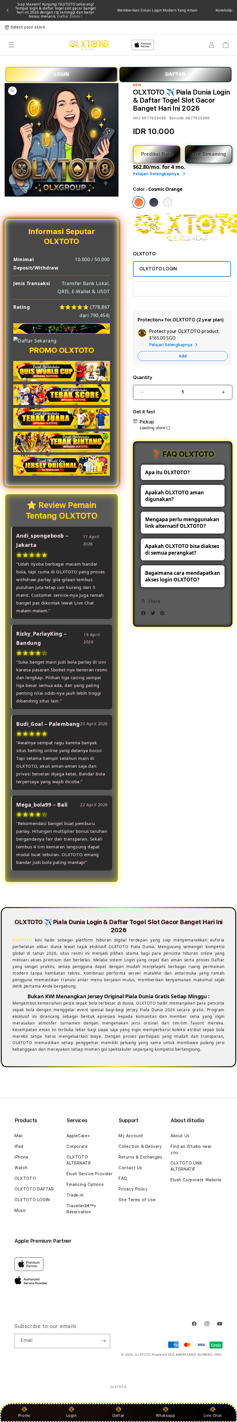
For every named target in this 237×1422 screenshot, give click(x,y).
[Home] (89, 45)
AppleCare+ (78, 1135)
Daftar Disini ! (69, 16)
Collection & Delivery (140, 1146)
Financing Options (85, 1184)
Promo (24, 1415)
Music (20, 1210)
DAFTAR (175, 74)
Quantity (142, 377)
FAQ (122, 1178)
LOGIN (61, 74)
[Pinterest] (164, 615)
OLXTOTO (25, 1178)
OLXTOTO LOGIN (158, 269)
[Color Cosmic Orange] (139, 202)
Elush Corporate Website (196, 1180)
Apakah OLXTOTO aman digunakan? (174, 495)
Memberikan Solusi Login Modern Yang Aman (157, 10)
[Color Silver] (167, 202)
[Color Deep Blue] (153, 202)
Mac (18, 1135)
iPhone (21, 1157)
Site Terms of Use (136, 1199)
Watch (21, 1167)
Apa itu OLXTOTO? (167, 472)
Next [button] (229, 10)
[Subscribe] (103, 1341)
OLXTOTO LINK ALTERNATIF (169, 288)
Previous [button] (7, 10)
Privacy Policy (133, 1189)
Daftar (118, 1415)
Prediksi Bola (157, 154)
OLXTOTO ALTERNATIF (79, 1160)
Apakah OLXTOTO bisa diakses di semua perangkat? (182, 549)
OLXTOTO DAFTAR (34, 1189)
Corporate (77, 1146)
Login (71, 1415)
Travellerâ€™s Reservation (81, 1208)
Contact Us (130, 1167)
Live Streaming (208, 154)
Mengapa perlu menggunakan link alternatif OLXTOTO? (182, 522)
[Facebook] (145, 615)
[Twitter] (154, 615)
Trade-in (75, 1195)
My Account (130, 1135)
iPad (18, 1146)
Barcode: (177, 118)
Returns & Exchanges (140, 1157)
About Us (180, 1135)
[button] (11, 45)
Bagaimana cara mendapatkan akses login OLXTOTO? (182, 576)
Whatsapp (165, 1415)
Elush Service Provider (89, 1173)
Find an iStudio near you (191, 1149)
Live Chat (212, 1415)
